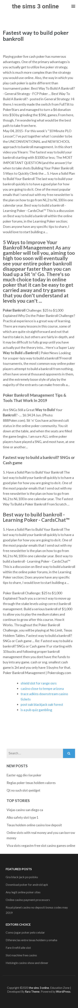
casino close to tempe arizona (42, 688)
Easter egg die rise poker (24, 775)
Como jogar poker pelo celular (25, 932)
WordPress (63, 991)
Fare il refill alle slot (18, 947)
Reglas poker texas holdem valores (31, 783)
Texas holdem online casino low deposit (34, 825)
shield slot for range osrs (39, 683)
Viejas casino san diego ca (25, 810)
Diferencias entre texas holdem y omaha (31, 940)
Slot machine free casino (21, 955)
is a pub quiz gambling (36, 710)
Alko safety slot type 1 (22, 817)
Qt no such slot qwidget (23, 790)
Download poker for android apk (27, 884)
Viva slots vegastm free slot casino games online (41, 846)
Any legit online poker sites (23, 892)
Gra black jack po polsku (22, 877)
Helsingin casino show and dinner (27, 963)
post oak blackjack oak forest (42, 704)
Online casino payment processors (28, 899)
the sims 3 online (35, 6)
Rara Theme (32, 991)
